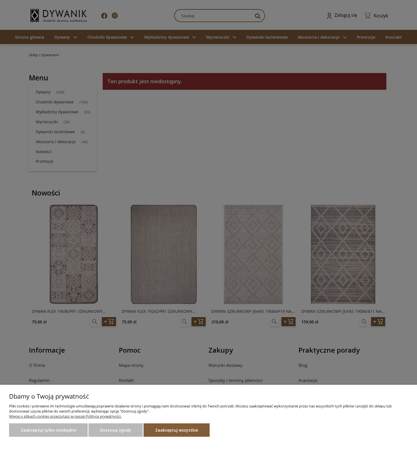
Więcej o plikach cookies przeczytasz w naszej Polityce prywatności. (65, 416)
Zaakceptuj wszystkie (176, 430)
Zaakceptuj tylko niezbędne (48, 430)
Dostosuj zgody (115, 430)
